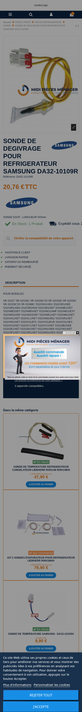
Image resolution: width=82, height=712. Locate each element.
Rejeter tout (41, 695)
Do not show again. (70, 332)
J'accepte (41, 706)
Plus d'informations (17, 685)
